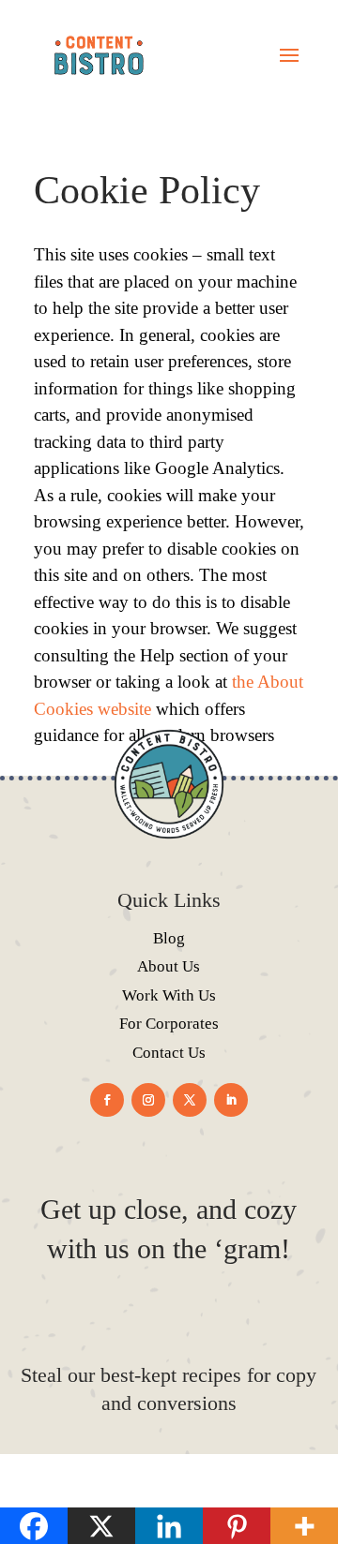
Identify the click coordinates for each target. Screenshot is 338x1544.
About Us (168, 966)
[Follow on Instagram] (148, 1100)
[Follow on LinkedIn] (231, 1100)
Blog (169, 938)
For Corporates (169, 1023)
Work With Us (169, 995)
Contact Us (169, 1053)
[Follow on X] (190, 1100)
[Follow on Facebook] (107, 1100)
